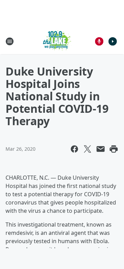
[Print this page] (113, 149)
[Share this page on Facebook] (74, 149)
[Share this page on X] (87, 149)
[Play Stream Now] (112, 41)
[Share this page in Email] (100, 149)
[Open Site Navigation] (10, 41)
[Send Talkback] (99, 41)
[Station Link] (57, 41)
